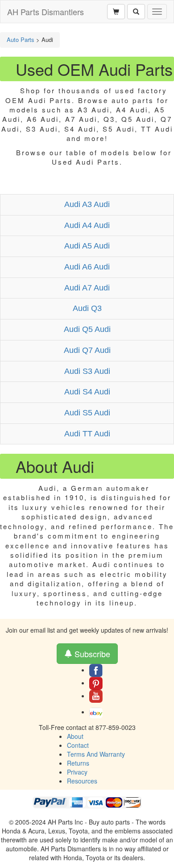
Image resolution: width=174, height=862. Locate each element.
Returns (78, 762)
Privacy (77, 771)
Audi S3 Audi (87, 371)
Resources (82, 780)
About (75, 736)
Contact (78, 745)
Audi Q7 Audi (87, 350)
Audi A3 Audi (87, 204)
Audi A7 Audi (87, 287)
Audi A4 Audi (87, 225)
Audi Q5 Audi (87, 329)
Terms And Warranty (96, 754)
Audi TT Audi (87, 433)
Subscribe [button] (91, 653)
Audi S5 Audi (87, 412)
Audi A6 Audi (87, 266)
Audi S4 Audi (87, 391)
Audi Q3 (87, 308)
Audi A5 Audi (87, 245)
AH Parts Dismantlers (45, 11)
